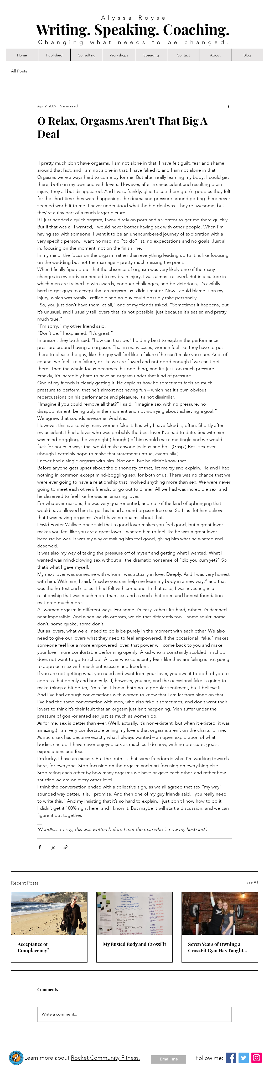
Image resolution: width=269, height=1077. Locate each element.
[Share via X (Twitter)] (52, 847)
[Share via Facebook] (39, 847)
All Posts (19, 71)
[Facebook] (231, 1058)
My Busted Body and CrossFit (134, 944)
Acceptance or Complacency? (33, 947)
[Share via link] (65, 847)
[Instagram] (256, 1058)
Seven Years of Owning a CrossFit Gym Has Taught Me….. (215, 947)
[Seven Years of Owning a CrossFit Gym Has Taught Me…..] (220, 913)
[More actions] (228, 106)
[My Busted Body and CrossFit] (135, 913)
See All (252, 882)
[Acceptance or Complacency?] (49, 913)
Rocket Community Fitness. (105, 1057)
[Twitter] (244, 1058)
